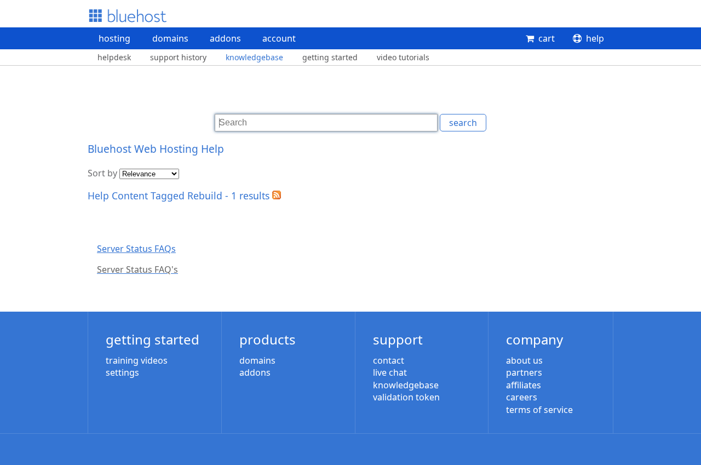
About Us (524, 360)
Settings (122, 372)
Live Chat (390, 372)
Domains (170, 38)
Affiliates (523, 385)
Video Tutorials (403, 57)
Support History (178, 57)
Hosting (114, 38)
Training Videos (137, 360)
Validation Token (406, 397)
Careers (521, 397)
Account (279, 38)
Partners (524, 372)
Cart (546, 38)
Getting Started (330, 57)
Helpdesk (114, 57)
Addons (225, 38)
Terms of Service (539, 410)
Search (463, 123)
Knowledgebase (254, 57)
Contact (388, 360)
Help (595, 38)
